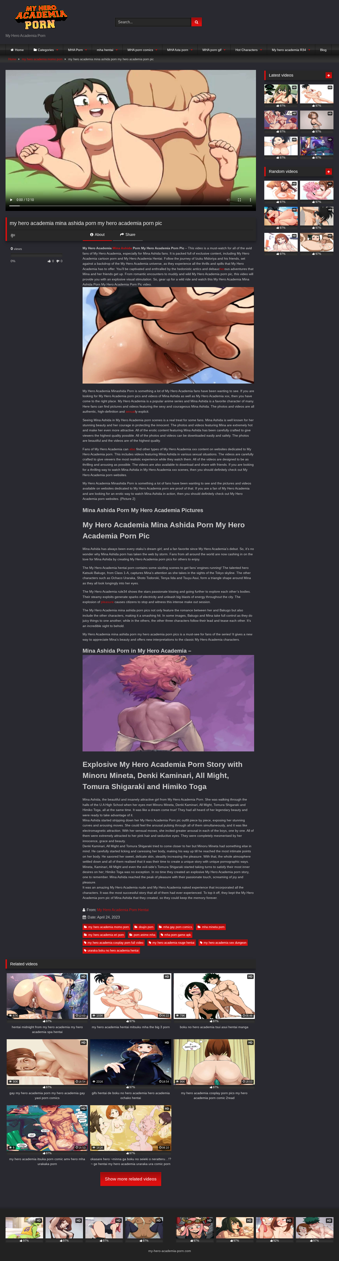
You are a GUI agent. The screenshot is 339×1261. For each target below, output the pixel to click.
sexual (130, 411)
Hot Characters (246, 50)
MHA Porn (75, 50)
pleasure (107, 602)
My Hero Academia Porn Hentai (123, 910)
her (222, 269)
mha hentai (105, 50)
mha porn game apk (177, 935)
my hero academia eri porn (106, 935)
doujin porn (146, 927)
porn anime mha (144, 935)
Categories (46, 50)
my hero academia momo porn (42, 59)
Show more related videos (131, 1179)
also (132, 449)
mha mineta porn (213, 927)
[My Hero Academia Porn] (40, 18)
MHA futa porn (177, 50)
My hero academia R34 (289, 50)
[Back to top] (325, 1247)
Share (130, 235)
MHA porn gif (211, 50)
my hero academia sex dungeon (225, 942)
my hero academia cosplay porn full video (115, 942)
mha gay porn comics (177, 927)
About (99, 235)
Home (19, 50)
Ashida (126, 248)
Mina (116, 248)
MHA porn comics (140, 50)
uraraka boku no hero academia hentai (113, 950)
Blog (323, 50)
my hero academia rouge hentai (173, 942)
